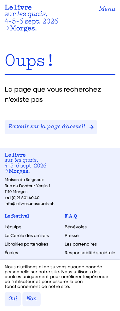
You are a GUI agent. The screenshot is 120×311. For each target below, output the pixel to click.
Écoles (11, 252)
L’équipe (13, 227)
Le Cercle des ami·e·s (27, 235)
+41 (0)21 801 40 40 (22, 197)
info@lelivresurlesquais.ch (29, 203)
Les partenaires (81, 244)
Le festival (17, 216)
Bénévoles (76, 227)
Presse (72, 235)
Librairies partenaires (26, 244)
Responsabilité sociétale (90, 252)
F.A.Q (71, 216)
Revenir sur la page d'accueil (46, 127)
